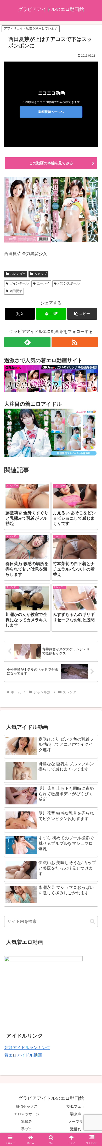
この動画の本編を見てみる (51, 163)
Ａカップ (40, 274)
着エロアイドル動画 (23, 1055)
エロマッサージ (26, 1114)
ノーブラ (75, 1121)
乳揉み (26, 1121)
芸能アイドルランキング (27, 1047)
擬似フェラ (75, 1106)
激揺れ (75, 1129)
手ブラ (26, 1129)
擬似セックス (27, 1106)
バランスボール (69, 283)
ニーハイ (43, 283)
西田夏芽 (16, 291)
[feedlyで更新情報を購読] (27, 342)
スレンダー (18, 274)
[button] (82, 314)
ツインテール (19, 283)
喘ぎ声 (75, 1114)
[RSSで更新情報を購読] (75, 342)
